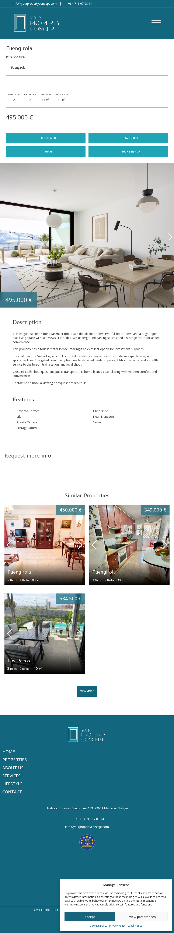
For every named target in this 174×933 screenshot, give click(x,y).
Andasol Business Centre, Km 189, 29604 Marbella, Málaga (87, 808)
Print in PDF (131, 151)
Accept (89, 917)
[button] (156, 22)
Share (48, 151)
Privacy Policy (117, 925)
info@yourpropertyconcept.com (35, 3)
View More (87, 691)
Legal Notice (135, 925)
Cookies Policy (98, 925)
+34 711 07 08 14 (80, 3)
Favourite (130, 138)
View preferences (142, 917)
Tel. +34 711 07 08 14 (89, 819)
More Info (48, 138)
